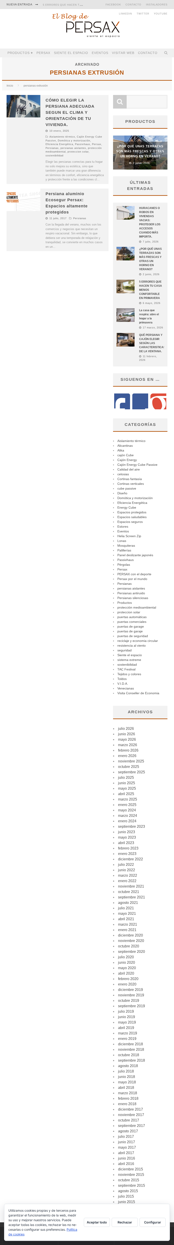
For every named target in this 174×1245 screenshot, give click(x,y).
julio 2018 (126, 1071)
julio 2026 (126, 728)
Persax (43, 53)
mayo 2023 (127, 837)
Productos (18, 53)
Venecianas (125, 688)
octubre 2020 (128, 946)
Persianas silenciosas (132, 598)
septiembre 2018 (131, 1060)
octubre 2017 (128, 1120)
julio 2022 (126, 864)
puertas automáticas (132, 617)
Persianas (52, 148)
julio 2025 (126, 777)
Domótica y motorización (74, 140)
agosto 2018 (128, 1066)
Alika (120, 450)
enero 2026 (127, 756)
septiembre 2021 (131, 897)
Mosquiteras (126, 545)
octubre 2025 (128, 767)
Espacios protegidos (131, 512)
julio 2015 (126, 1196)
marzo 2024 (127, 816)
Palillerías (124, 550)
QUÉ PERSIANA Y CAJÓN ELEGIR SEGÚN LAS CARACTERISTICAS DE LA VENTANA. (152, 343)
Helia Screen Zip (129, 536)
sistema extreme (129, 660)
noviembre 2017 (131, 1115)
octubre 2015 (128, 1180)
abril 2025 (126, 794)
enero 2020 (127, 984)
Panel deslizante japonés (135, 555)
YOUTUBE (160, 13)
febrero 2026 (128, 750)
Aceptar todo (97, 1222)
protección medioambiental (136, 607)
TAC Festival (126, 669)
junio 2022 (126, 870)
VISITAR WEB (123, 53)
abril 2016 (126, 1164)
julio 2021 (126, 908)
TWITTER (143, 13)
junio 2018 (126, 1077)
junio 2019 (126, 1017)
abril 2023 (126, 843)
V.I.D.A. (122, 683)
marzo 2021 (127, 924)
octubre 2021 (128, 892)
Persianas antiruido (131, 593)
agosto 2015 (128, 1191)
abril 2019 (126, 1028)
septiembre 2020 (131, 952)
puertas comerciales (131, 622)
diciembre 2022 (130, 859)
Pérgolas (123, 564)
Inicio (10, 85)
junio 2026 (126, 734)
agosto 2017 (128, 1131)
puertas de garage (130, 626)
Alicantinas (125, 445)
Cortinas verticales (130, 483)
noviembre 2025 (131, 761)
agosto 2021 (128, 903)
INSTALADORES (156, 4)
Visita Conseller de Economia (138, 693)
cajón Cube (125, 455)
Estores (122, 526)
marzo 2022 (127, 875)
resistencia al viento (131, 645)
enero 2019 (127, 1039)
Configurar (152, 1222)
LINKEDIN (125, 13)
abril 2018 (126, 1088)
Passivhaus (82, 144)
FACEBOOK (113, 4)
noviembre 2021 (131, 886)
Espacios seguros (130, 522)
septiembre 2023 (131, 826)
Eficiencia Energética (59, 144)
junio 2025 (126, 783)
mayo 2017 (127, 1147)
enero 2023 (127, 854)
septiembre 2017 (131, 1126)
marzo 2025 (127, 799)
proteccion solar (78, 151)
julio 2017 (126, 1136)
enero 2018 (127, 1104)
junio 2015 (126, 1202)
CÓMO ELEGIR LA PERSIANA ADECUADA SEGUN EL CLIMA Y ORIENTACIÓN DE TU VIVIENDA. (70, 112)
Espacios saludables (132, 517)
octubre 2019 (128, 1000)
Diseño (122, 493)
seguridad (124, 650)
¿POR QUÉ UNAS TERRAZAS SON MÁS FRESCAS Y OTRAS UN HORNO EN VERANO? (140, 151)
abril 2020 (126, 973)
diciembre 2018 (130, 1044)
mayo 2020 (127, 968)
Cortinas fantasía (129, 479)
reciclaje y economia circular (137, 641)
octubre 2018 (128, 1055)
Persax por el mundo (132, 579)
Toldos (122, 679)
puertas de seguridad (132, 636)
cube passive (126, 488)
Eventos (100, 53)
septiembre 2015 (131, 1185)
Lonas (121, 541)
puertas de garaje (130, 631)
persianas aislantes (73, 148)
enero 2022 (127, 881)
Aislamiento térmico (62, 136)
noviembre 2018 (131, 1049)
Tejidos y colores (129, 674)
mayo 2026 (127, 739)
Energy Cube (126, 507)
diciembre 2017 (130, 1109)
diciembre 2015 (130, 1169)
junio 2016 (126, 1158)
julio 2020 (126, 957)
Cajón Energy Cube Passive (137, 464)
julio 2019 (126, 1011)
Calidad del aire (128, 469)
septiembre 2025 (131, 772)
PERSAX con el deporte (134, 574)
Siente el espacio (71, 53)
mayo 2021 (127, 913)
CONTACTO (133, 4)
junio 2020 (126, 962)
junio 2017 (126, 1142)
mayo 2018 (127, 1082)
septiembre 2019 (131, 1006)
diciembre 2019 (130, 990)
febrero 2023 (128, 848)
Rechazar (125, 1222)
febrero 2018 (128, 1098)
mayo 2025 (127, 788)
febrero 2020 (128, 979)
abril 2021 (126, 919)
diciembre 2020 (130, 935)
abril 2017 (126, 1153)
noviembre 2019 (131, 995)
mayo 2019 (127, 1022)
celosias (123, 474)
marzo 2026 (127, 745)
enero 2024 (127, 821)
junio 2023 (126, 832)
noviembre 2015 (131, 1175)
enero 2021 (127, 930)
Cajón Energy (127, 460)
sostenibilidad (54, 155)
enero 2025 (127, 805)
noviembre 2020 (131, 941)
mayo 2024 (127, 810)
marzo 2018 (127, 1093)
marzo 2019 (127, 1033)
